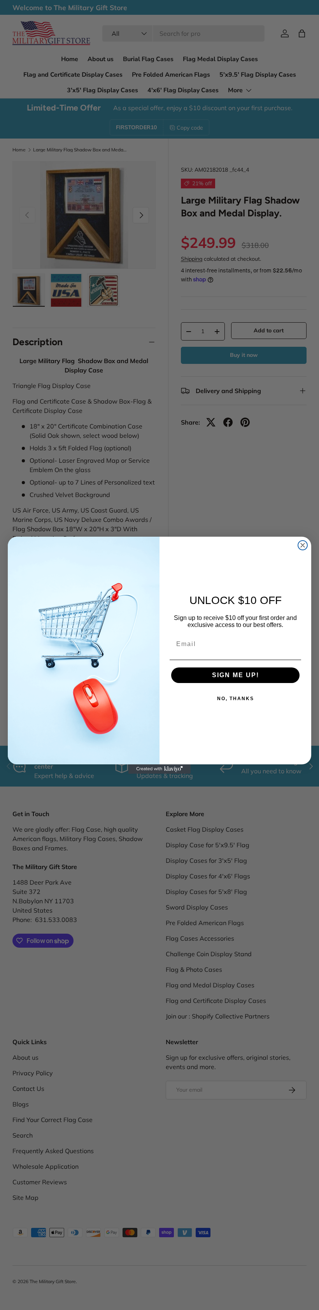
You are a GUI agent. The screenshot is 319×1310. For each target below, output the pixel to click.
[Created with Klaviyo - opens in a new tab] (159, 769)
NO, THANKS (235, 698)
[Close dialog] (302, 545)
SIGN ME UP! (235, 675)
